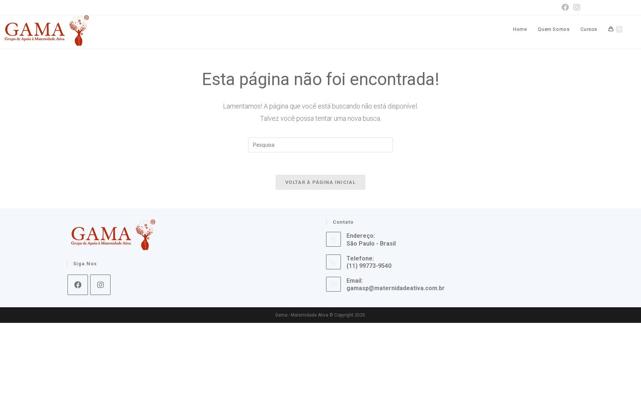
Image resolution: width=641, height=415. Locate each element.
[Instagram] (100, 285)
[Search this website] (320, 144)
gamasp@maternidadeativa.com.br (395, 288)
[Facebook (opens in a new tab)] (565, 7)
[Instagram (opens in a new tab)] (575, 7)
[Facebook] (78, 285)
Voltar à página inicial (320, 182)
